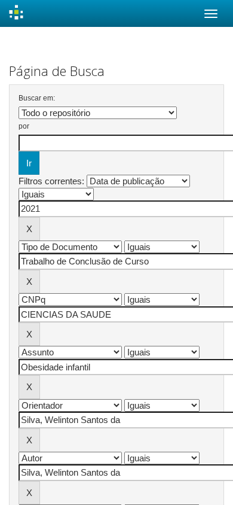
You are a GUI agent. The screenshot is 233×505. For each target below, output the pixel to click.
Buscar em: (37, 98)
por (24, 126)
